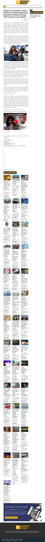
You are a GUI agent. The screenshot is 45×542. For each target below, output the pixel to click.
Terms (3, 540)
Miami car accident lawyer (15, 35)
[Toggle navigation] (4, 6)
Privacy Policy (8, 540)
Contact (19, 540)
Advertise (15, 540)
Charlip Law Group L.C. (8, 144)
